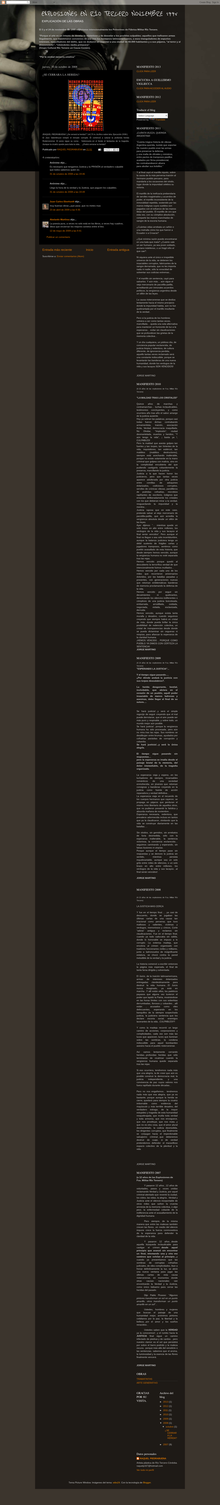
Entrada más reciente (57, 249)
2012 (166, 1406)
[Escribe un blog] (108, 149)
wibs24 (116, 1482)
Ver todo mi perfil (145, 1470)
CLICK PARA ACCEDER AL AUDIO (154, 88)
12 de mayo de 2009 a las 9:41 (65, 231)
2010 (166, 1414)
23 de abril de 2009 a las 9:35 (65, 210)
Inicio (89, 249)
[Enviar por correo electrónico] (105, 149)
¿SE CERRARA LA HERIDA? (171, 1434)
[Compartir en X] (111, 149)
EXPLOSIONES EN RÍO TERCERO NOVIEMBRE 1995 (109, 14)
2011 (166, 1410)
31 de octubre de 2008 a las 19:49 (67, 192)
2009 (166, 1419)
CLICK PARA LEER (146, 71)
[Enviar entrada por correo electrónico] (99, 149)
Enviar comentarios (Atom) (70, 256)
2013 (166, 1402)
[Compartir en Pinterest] (117, 149)
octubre (170, 1427)
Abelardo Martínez (60, 219)
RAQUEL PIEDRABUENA (153, 1458)
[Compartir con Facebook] (114, 149)
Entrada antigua (118, 249)
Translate (160, 119)
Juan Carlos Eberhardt (62, 201)
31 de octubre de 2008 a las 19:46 (67, 174)
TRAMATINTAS (144, 1379)
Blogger (147, 1482)
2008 (166, 1423)
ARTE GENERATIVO (147, 1383)
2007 (166, 1444)
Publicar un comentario (58, 237)
